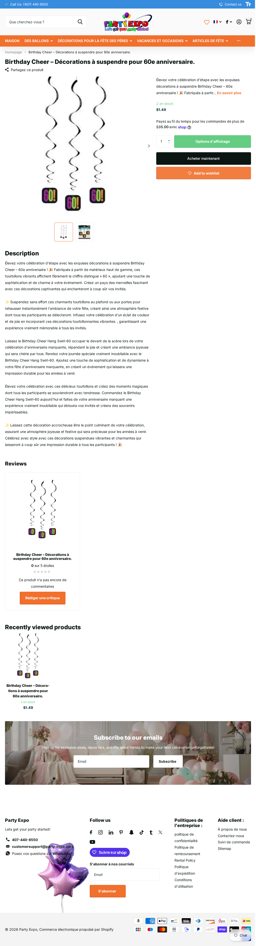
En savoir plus (227, 93)
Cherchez (78, 22)
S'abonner (107, 888)
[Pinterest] (120, 829)
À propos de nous (229, 826)
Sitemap (221, 845)
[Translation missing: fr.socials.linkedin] (110, 829)
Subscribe (166, 758)
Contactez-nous (228, 833)
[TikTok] (141, 829)
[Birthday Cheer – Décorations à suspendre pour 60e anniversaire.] (27, 654)
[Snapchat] (130, 829)
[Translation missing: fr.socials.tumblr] (150, 829)
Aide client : (228, 817)
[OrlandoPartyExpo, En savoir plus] (225, 22)
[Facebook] (90, 829)
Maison (12, 41)
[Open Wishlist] (203, 22)
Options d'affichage (209, 141)
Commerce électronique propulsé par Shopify (76, 926)
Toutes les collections (38, 41)
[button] (168, 137)
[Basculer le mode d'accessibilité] (244, 4)
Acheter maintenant (200, 158)
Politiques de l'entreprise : (186, 820)
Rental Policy (182, 857)
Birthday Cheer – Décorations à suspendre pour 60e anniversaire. (27, 687)
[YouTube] (91, 839)
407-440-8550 (25, 837)
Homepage (13, 52)
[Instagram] (99, 829)
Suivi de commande (231, 839)
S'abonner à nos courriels (111, 861)
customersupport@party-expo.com (43, 843)
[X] (159, 829)
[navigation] (62, 229)
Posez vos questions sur (41, 850)
